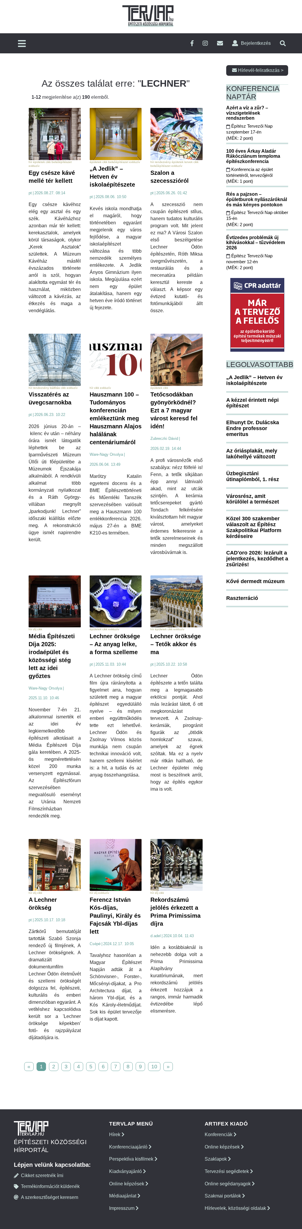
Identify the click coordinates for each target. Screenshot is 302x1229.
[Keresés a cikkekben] (283, 43)
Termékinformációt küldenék (50, 1186)
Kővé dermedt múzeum (255, 581)
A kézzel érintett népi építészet (252, 403)
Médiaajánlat (123, 1195)
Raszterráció (242, 598)
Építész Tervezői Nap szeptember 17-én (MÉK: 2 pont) (249, 132)
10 (154, 1067)
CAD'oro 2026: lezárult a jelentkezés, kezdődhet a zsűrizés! (257, 558)
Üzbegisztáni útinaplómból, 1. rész (252, 476)
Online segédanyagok (228, 1183)
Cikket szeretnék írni (42, 1175)
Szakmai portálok (223, 1195)
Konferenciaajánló (129, 1146)
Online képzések (127, 1183)
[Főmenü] (22, 44)
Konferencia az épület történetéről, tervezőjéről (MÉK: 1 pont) (249, 175)
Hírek (115, 1134)
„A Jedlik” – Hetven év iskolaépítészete (254, 380)
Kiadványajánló (126, 1171)
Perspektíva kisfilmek (132, 1158)
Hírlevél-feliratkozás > (260, 70)
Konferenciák (219, 1134)
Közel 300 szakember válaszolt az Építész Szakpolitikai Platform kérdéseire (253, 527)
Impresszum (122, 1208)
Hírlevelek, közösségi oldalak (236, 1208)
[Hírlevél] (220, 43)
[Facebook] (192, 43)
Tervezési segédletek (227, 1171)
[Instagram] (205, 43)
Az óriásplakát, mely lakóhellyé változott (251, 454)
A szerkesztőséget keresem (49, 1197)
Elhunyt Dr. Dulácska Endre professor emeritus (252, 428)
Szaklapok (216, 1158)
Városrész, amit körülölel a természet (252, 499)
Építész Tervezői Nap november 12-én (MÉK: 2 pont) (249, 261)
